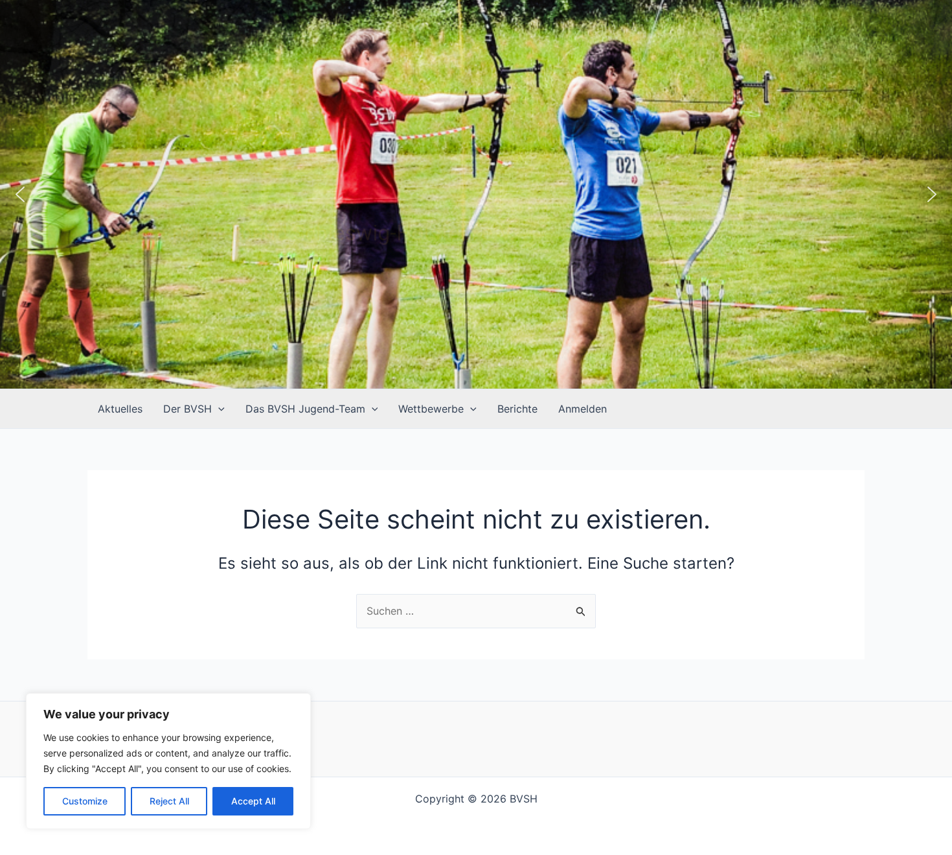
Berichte (517, 408)
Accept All (253, 800)
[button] (20, 194)
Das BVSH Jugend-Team (305, 408)
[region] (168, 761)
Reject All (169, 800)
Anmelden (582, 408)
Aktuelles (120, 408)
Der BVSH (187, 408)
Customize (85, 800)
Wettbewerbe (431, 408)
